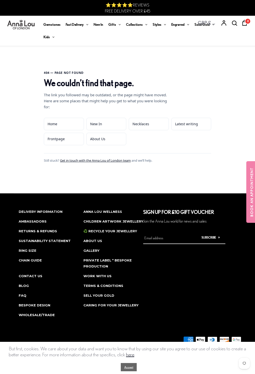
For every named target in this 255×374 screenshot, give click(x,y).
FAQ (22, 295)
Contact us (30, 276)
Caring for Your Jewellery (110, 305)
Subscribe (208, 237)
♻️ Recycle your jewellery (110, 231)
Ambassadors (33, 221)
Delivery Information (41, 212)
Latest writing (186, 124)
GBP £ (204, 23)
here (130, 354)
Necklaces (140, 124)
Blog (24, 286)
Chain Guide (30, 260)
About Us (97, 138)
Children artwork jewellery (113, 221)
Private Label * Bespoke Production (107, 263)
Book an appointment (252, 192)
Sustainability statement (45, 241)
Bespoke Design (34, 305)
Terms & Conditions (103, 286)
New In (96, 124)
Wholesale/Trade (37, 315)
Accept (128, 367)
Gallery (91, 250)
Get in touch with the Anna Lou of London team (95, 160)
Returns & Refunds (38, 231)
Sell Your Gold (98, 295)
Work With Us (97, 276)
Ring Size (27, 250)
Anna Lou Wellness (102, 212)
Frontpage (56, 138)
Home (52, 124)
